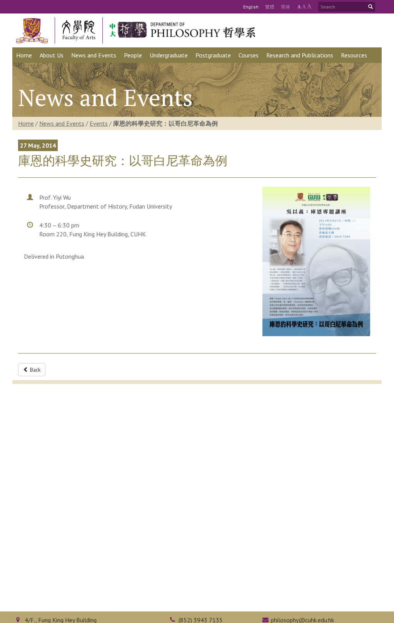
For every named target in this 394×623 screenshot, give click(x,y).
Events (99, 123)
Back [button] (34, 369)
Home (26, 123)
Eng (251, 7)
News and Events (61, 123)
